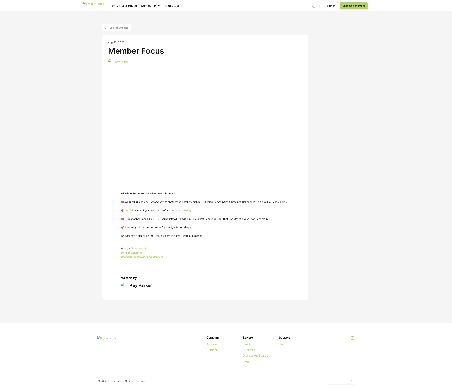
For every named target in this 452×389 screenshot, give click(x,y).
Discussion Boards (255, 355)
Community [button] (149, 5)
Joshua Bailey (183, 210)
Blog (246, 361)
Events (247, 344)
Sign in (331, 5)
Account (212, 344)
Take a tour (171, 5)
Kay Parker (121, 61)
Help (282, 344)
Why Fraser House (124, 5)
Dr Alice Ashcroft (131, 252)
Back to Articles (119, 27)
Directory (249, 350)
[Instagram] (352, 338)
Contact (211, 350)
